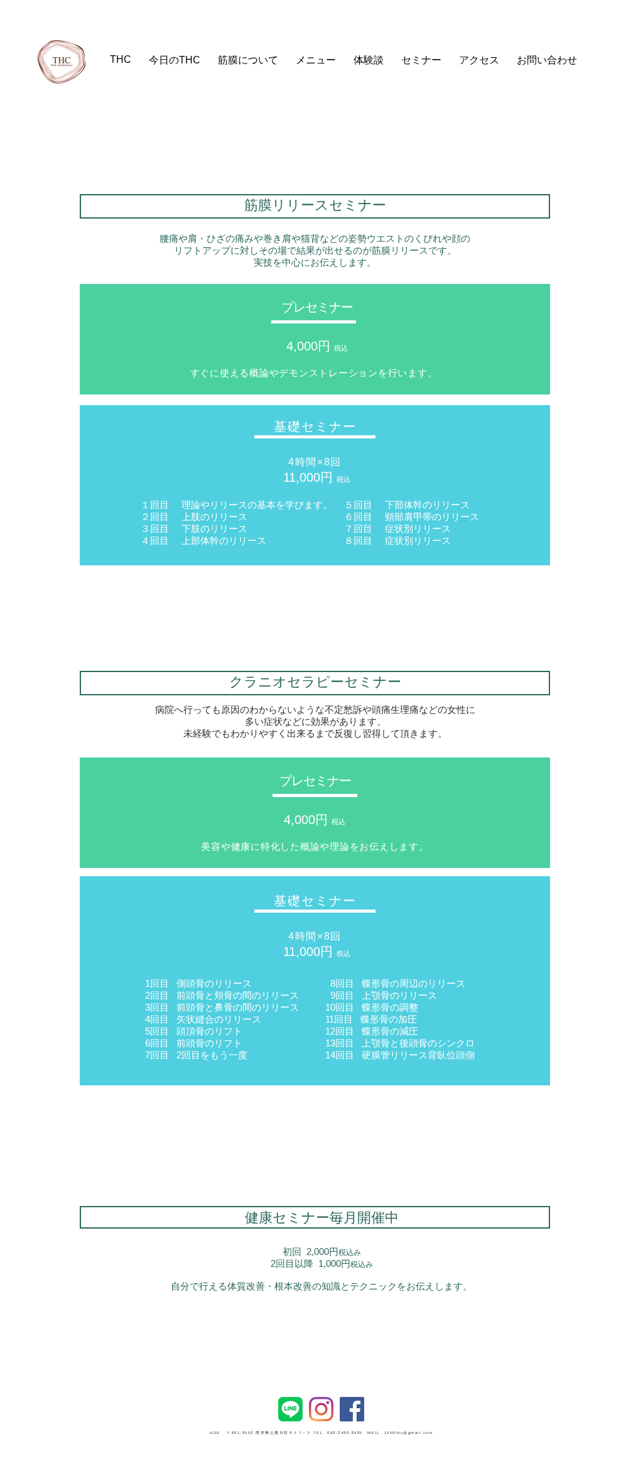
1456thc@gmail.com (408, 1433)
